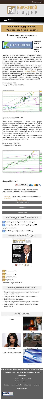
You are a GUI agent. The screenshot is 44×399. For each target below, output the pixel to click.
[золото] (17, 48)
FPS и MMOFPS (32, 348)
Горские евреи (32, 365)
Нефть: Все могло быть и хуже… (14, 299)
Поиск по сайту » (37, 2)
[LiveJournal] (40, 184)
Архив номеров (10, 277)
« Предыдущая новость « (22, 202)
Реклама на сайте (17, 385)
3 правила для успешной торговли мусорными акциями (21, 302)
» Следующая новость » (22, 212)
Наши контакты (22, 388)
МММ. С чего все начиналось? (11, 352)
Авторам (37, 385)
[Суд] (32, 330)
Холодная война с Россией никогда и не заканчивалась (20, 296)
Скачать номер (10, 274)
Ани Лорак (11, 348)
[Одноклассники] (34, 184)
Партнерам (9, 280)
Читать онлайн (10, 271)
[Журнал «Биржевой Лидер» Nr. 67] (22, 252)
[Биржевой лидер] (22, 14)
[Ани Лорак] (11, 346)
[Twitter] (32, 184)
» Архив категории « (22, 207)
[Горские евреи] (32, 363)
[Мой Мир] (37, 184)
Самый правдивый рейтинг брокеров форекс (20, 222)
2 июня (11, 319)
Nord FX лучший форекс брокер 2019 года (19, 231)
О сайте (6, 385)
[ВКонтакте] (29, 184)
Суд (32, 332)
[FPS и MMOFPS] (32, 346)
